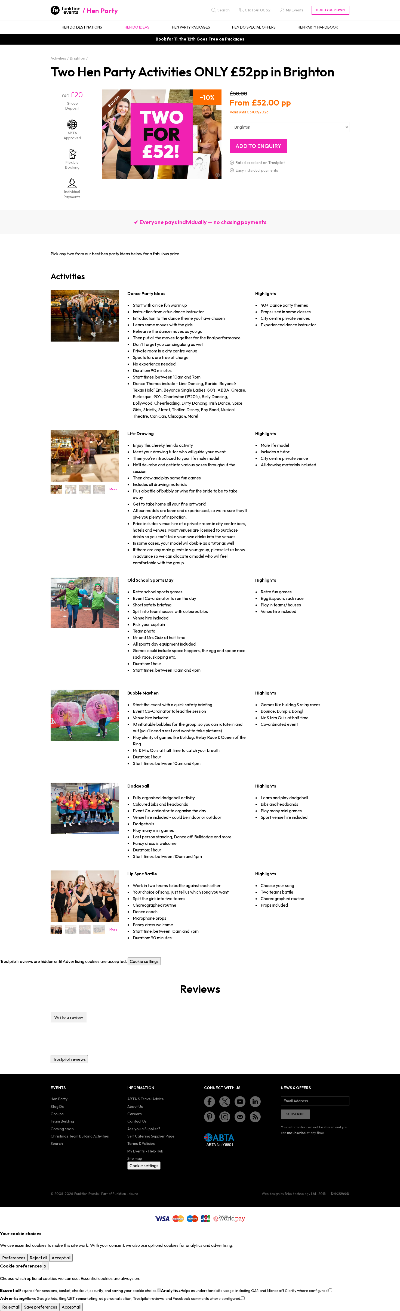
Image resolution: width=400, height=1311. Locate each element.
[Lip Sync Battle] (56, 929)
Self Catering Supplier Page (150, 1136)
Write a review (68, 1017)
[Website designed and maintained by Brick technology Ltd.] (340, 1193)
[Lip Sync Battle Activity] (70, 929)
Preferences (13, 1257)
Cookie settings (144, 961)
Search (57, 1143)
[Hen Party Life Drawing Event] (99, 489)
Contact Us (137, 1121)
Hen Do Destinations (82, 27)
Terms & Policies (141, 1143)
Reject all (38, 1257)
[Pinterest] (209, 1116)
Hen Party (102, 11)
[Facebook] (209, 1101)
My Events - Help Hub (145, 1151)
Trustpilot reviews (69, 1059)
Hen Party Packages (191, 27)
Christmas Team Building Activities (80, 1136)
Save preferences (40, 1307)
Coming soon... (63, 1128)
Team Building (62, 1121)
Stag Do (57, 1106)
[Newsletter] (240, 1116)
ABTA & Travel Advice (145, 1098)
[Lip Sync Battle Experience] (113, 929)
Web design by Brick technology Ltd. (289, 1194)
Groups (57, 1113)
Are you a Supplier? (143, 1128)
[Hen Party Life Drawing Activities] (70, 489)
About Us (135, 1106)
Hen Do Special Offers (254, 27)
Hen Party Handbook (318, 27)
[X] (224, 1101)
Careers (134, 1113)
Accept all (60, 1257)
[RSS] (255, 1116)
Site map (134, 1158)
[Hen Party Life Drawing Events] (113, 489)
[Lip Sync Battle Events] (99, 929)
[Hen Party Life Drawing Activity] (85, 489)
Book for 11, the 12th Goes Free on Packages (200, 39)
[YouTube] (240, 1101)
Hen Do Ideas (137, 27)
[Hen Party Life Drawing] (56, 489)
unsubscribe (296, 1133)
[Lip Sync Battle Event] (85, 929)
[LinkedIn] (255, 1101)
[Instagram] (224, 1116)
